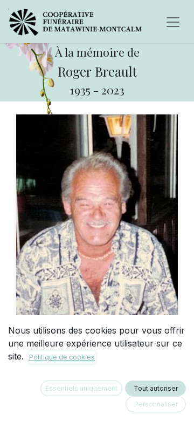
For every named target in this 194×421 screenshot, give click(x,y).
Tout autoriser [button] (156, 388)
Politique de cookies (62, 357)
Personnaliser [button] (156, 404)
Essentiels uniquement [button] (81, 388)
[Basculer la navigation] (173, 21)
